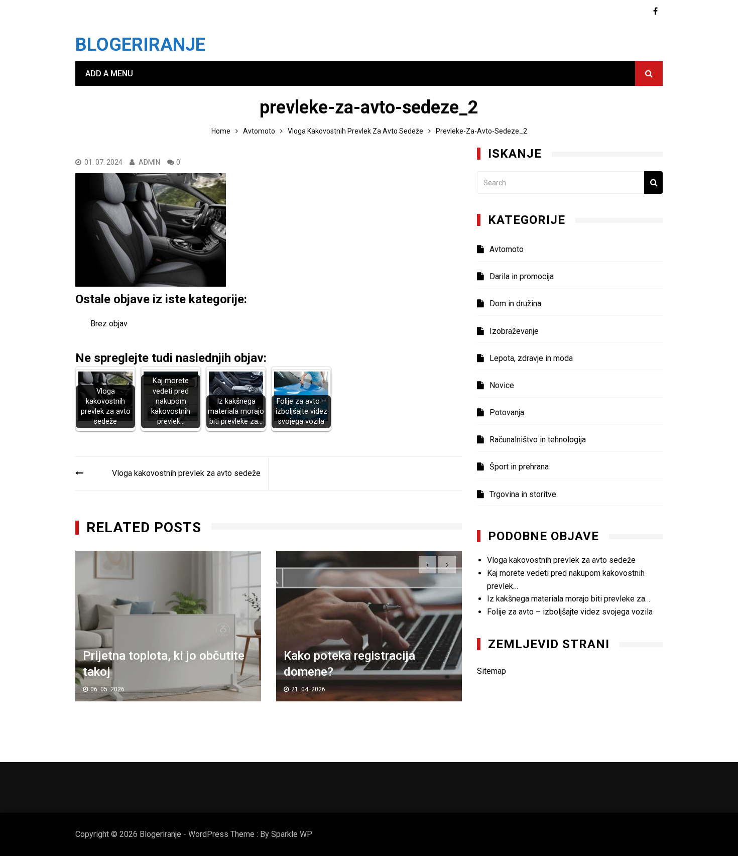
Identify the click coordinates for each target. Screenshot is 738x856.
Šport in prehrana (519, 466)
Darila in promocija (521, 276)
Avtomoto (506, 249)
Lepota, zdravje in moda (531, 358)
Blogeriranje (140, 44)
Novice (501, 385)
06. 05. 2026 (107, 688)
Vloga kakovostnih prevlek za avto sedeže (186, 473)
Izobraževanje (514, 331)
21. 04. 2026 (308, 688)
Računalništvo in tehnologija (537, 439)
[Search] (653, 182)
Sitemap (491, 671)
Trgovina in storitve (522, 494)
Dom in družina (515, 303)
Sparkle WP (291, 834)
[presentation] (427, 564)
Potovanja (506, 412)
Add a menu (109, 73)
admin (149, 162)
